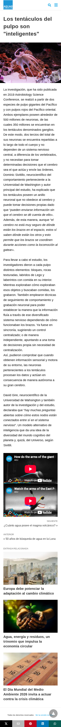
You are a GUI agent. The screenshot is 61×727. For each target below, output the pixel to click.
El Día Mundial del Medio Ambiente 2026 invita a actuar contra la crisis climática (27, 694)
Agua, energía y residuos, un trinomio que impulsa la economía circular (26, 641)
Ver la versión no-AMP (44, 715)
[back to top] (53, 713)
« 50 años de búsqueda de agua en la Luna (29, 538)
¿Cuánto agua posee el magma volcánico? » (31, 525)
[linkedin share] (43, 723)
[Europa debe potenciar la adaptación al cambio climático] (30, 568)
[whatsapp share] (55, 723)
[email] (18, 723)
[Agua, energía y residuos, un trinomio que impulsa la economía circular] (30, 616)
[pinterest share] (30, 723)
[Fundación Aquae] (8, 4)
